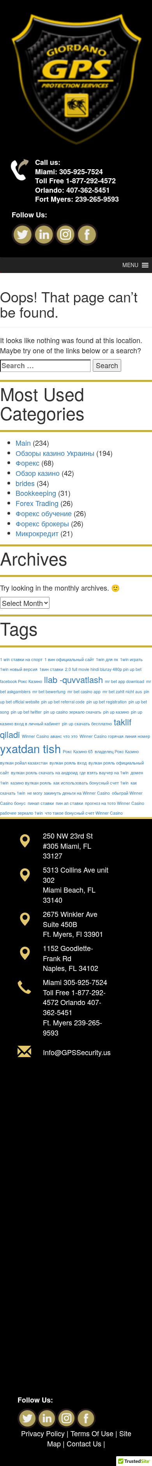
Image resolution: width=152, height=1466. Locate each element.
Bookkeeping (36, 493)
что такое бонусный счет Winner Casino (84, 813)
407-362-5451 (88, 190)
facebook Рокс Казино (21, 681)
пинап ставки (41, 803)
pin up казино (116, 712)
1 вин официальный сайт (69, 659)
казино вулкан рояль (31, 783)
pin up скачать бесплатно (87, 724)
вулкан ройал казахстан (24, 763)
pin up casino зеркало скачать (72, 712)
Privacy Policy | (46, 1433)
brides (25, 483)
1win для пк (107, 659)
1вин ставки (51, 669)
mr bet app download (124, 681)
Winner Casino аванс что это (50, 736)
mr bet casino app (84, 691)
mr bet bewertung (48, 691)
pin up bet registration (107, 702)
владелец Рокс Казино (117, 751)
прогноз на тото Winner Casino (114, 803)
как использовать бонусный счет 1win (91, 783)
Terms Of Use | (95, 1433)
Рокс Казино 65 (78, 751)
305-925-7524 (81, 171)
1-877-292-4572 (91, 180)
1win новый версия (18, 669)
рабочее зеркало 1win (21, 813)
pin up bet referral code (63, 702)
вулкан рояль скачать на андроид (44, 772)
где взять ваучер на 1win (104, 772)
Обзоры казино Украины (55, 453)
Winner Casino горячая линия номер (115, 736)
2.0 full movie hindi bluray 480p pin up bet (103, 669)
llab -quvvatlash (73, 679)
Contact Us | (86, 1443)
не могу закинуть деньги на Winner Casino (68, 793)
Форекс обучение (44, 513)
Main (23, 442)
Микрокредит (37, 533)
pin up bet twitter (26, 712)
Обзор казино (38, 473)
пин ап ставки (69, 803)
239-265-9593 (97, 199)
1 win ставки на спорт (21, 659)
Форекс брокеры (42, 523)
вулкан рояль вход (68, 763)
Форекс (27, 462)
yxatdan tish (30, 748)
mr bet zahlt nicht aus (122, 691)
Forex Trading (37, 503)
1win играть (131, 659)
